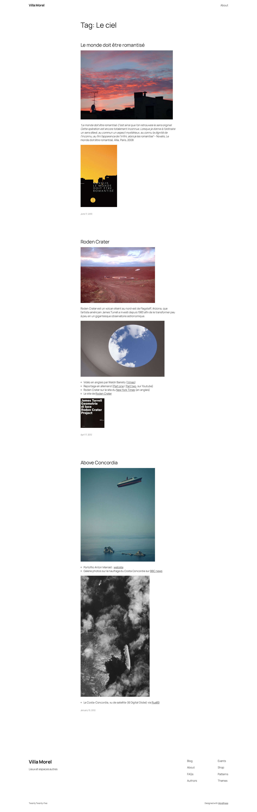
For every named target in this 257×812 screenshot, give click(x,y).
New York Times (125, 390)
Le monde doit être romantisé (113, 45)
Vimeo (131, 382)
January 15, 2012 (88, 710)
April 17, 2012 (86, 434)
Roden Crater (95, 241)
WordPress (223, 803)
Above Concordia (99, 462)
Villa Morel (36, 5)
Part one (118, 386)
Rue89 (156, 702)
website (118, 567)
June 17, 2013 (86, 213)
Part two (131, 386)
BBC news (156, 571)
